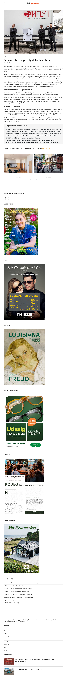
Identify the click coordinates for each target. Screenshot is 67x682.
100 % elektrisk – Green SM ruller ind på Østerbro (16, 586)
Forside (5, 630)
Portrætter (6, 636)
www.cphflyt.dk (46, 148)
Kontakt (6, 650)
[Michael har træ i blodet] (48, 163)
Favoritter (6, 641)
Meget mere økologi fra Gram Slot (12, 600)
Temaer (6, 633)
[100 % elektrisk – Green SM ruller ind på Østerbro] (9, 671)
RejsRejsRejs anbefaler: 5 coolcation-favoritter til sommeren (18, 597)
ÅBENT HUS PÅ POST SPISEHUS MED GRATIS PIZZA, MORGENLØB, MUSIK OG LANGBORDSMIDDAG (30, 583)
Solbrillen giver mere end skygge (12, 602)
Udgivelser (6, 644)
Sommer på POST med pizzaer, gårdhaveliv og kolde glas (18, 594)
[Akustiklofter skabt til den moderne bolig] (18, 163)
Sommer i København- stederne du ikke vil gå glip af (17, 591)
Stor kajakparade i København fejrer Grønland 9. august (18, 588)
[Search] (62, 2)
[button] (6, 166)
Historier (6, 639)
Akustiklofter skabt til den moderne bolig (18, 175)
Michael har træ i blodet (49, 175)
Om (5, 647)
